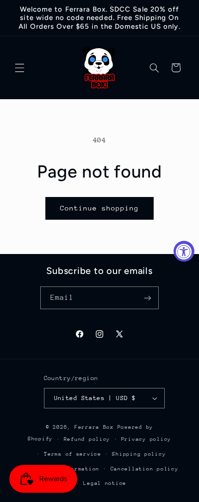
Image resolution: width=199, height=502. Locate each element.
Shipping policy (139, 454)
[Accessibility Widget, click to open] (184, 251)
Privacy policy (146, 439)
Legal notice (104, 483)
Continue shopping (99, 208)
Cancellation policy (145, 469)
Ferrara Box (96, 427)
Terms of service (72, 454)
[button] (19, 67)
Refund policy (87, 439)
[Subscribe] (147, 297)
